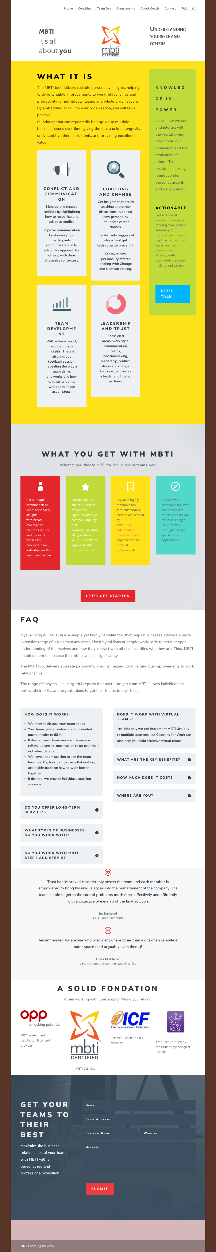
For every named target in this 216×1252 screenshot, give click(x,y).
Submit (99, 1189)
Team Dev (104, 8)
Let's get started (108, 596)
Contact (170, 8)
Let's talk (167, 294)
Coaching (85, 8)
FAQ (184, 8)
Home (68, 8)
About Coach (149, 8)
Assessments (125, 8)
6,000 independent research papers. (128, 530)
